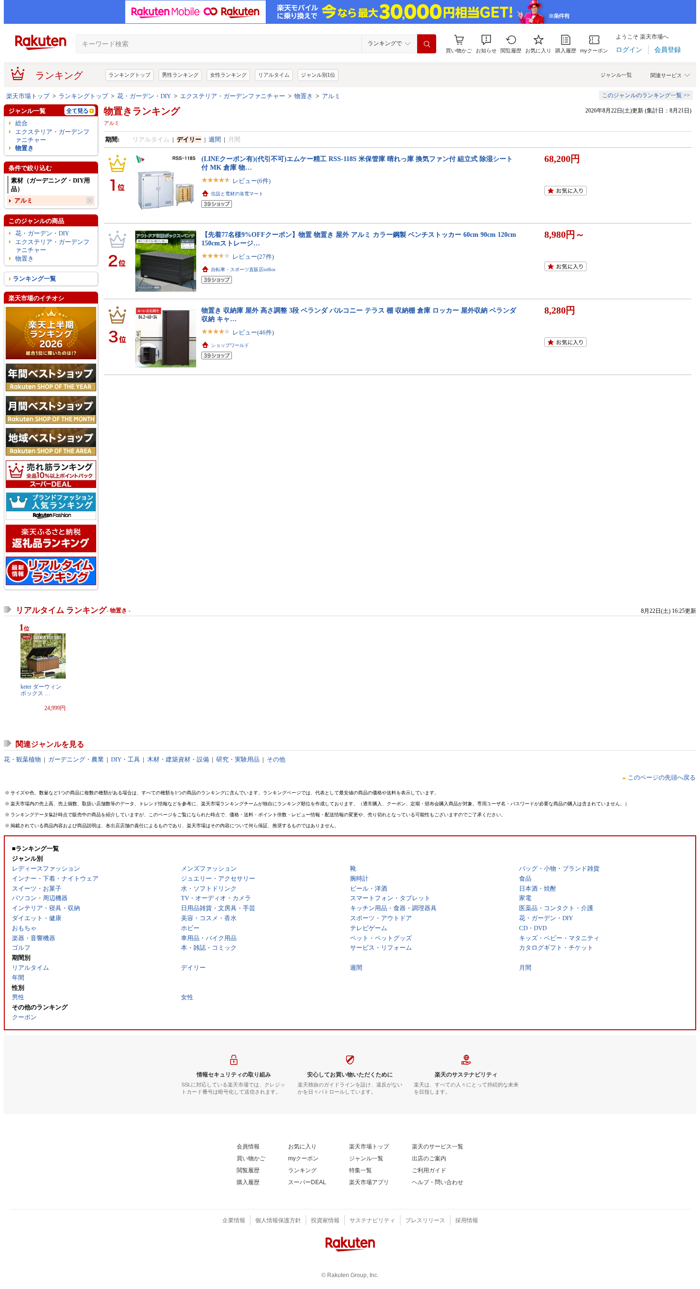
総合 (21, 123)
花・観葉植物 (22, 759)
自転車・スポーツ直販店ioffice (243, 269)
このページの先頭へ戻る (662, 777)
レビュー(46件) (253, 332)
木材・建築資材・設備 (178, 759)
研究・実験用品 (238, 759)
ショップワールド (230, 345)
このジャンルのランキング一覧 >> (646, 95)
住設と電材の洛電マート (237, 193)
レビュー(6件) (251, 180)
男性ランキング (180, 75)
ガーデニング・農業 (76, 759)
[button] (486, 44)
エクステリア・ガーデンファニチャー (232, 96)
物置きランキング (142, 111)
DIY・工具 (125, 759)
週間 (215, 139)
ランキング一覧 (34, 278)
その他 (276, 759)
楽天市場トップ (28, 96)
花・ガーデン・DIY (144, 96)
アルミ (331, 96)
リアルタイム (274, 75)
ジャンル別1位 (318, 75)
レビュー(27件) (253, 256)
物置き (303, 96)
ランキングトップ (129, 75)
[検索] (426, 43)
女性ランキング (228, 75)
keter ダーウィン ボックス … (40, 690)
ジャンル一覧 (616, 75)
